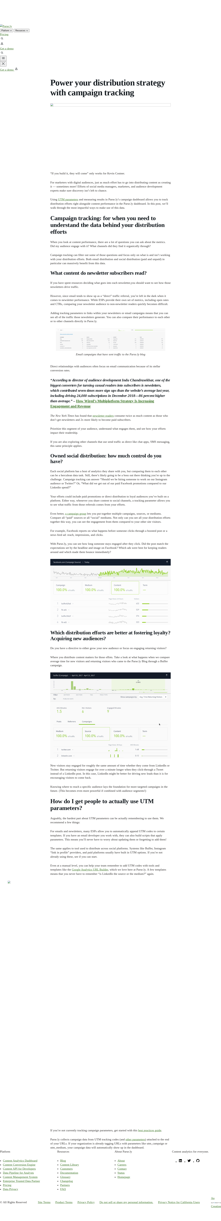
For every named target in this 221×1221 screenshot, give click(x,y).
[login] (2, 44)
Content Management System (20, 1177)
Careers (121, 1164)
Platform (5, 30)
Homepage (123, 1177)
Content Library (69, 1164)
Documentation (69, 1172)
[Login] (16, 69)
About (121, 1160)
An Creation (216, 1202)
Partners (65, 1185)
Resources (20, 30)
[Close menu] (3, 64)
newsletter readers (103, 415)
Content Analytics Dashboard (20, 1160)
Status (121, 1172)
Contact (122, 1168)
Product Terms (63, 1202)
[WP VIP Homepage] (6, 26)
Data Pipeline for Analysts (18, 1172)
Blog (63, 1160)
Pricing (4, 34)
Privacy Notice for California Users (179, 1202)
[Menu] (3, 58)
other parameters (135, 1139)
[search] (2, 39)
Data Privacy (10, 1189)
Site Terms (44, 1202)
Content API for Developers (19, 1168)
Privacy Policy (86, 1202)
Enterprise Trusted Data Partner (21, 1181)
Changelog (66, 1181)
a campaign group (75, 513)
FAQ (63, 1189)
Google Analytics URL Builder (90, 869)
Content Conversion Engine (19, 1164)
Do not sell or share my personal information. (126, 1202)
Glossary (65, 1177)
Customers (66, 1168)
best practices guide (149, 1130)
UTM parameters (68, 199)
